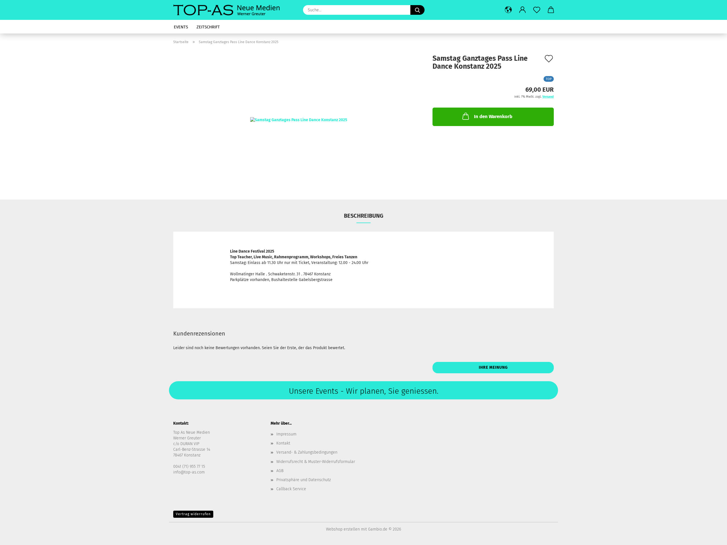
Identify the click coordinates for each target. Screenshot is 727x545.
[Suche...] (417, 10)
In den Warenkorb (493, 117)
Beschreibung (363, 215)
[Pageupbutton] (711, 536)
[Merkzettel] (537, 10)
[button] (508, 10)
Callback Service (291, 489)
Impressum (286, 434)
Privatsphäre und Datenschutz (303, 479)
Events (181, 27)
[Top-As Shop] (228, 10)
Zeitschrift (208, 27)
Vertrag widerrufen (193, 514)
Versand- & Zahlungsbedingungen (306, 452)
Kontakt (283, 443)
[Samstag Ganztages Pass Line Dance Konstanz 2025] (298, 120)
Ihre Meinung (493, 367)
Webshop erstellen (343, 529)
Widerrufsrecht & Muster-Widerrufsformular (315, 461)
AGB (279, 470)
